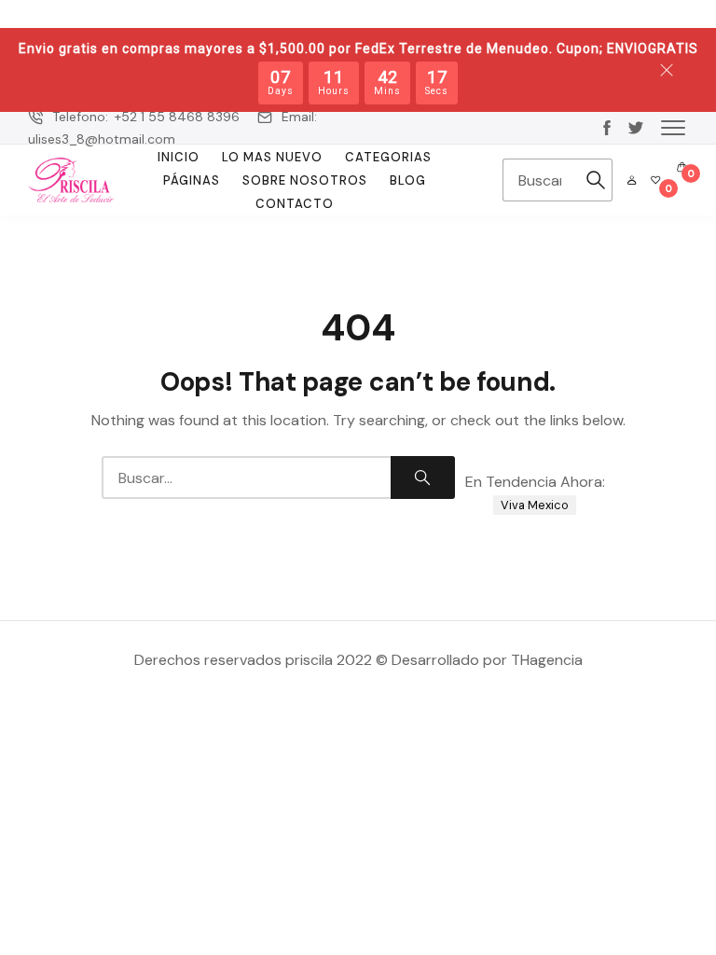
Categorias (388, 157)
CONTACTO (294, 204)
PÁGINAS (191, 180)
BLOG (408, 180)
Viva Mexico (535, 505)
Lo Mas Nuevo (272, 157)
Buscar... (596, 180)
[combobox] (541, 180)
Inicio (179, 157)
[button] (673, 126)
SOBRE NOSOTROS (304, 180)
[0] (655, 180)
